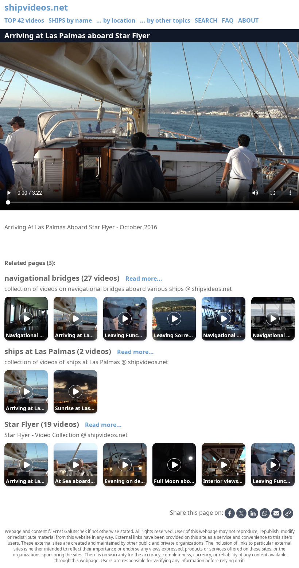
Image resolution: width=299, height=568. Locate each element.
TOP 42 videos (24, 20)
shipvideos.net (36, 7)
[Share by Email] (276, 513)
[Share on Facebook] (230, 513)
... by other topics (165, 20)
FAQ (228, 20)
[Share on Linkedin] (253, 513)
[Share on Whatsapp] (265, 513)
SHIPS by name (70, 20)
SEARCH (206, 20)
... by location (116, 20)
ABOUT (248, 20)
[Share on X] (241, 513)
